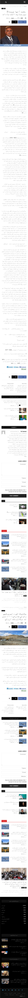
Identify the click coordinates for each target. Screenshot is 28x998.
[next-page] (23, 423)
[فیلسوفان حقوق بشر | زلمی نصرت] (23, 410)
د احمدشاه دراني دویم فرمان (19, 971)
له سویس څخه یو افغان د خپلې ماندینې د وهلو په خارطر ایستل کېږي (19, 561)
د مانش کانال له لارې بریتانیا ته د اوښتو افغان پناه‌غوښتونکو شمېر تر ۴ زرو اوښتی (18, 568)
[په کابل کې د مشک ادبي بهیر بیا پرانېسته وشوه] (14, 584)
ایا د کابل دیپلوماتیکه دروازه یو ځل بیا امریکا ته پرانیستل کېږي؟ (11, 402)
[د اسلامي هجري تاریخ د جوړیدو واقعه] (4, 947)
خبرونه (4, 531)
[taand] (18, 18)
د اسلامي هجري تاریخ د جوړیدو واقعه (18, 946)
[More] (9, 21)
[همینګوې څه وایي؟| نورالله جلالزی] (23, 521)
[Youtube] (2, 990)
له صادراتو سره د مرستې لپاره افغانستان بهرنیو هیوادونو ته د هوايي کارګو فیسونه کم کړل (19, 543)
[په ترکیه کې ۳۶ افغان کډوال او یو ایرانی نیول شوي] (5, 536)
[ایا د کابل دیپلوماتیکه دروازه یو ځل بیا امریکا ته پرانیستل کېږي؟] (23, 402)
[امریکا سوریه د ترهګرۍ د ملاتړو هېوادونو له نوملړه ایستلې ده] (5, 965)
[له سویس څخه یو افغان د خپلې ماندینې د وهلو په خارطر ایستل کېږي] (5, 561)
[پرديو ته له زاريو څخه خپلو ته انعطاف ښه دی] (4, 952)
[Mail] (12, 990)
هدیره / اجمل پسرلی (14, 504)
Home (25, 6)
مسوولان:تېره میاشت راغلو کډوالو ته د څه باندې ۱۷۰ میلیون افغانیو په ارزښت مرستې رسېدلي (18, 981)
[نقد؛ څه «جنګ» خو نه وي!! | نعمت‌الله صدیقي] (23, 514)
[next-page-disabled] (23, 574)
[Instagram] (15, 990)
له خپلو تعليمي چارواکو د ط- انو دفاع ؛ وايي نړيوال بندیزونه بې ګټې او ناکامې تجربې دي (21, 388)
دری (2, 8)
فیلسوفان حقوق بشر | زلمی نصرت (11, 408)
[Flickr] (19, 990)
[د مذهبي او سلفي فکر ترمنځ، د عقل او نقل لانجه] (23, 417)
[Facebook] (22, 990)
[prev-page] (25, 423)
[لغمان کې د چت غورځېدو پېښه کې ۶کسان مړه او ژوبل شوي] (4, 940)
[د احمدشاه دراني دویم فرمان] (5, 973)
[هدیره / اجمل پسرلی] (23, 506)
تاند (18, 405)
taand (12, 18)
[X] (5, 990)
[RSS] (8, 990)
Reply (25, 456)
